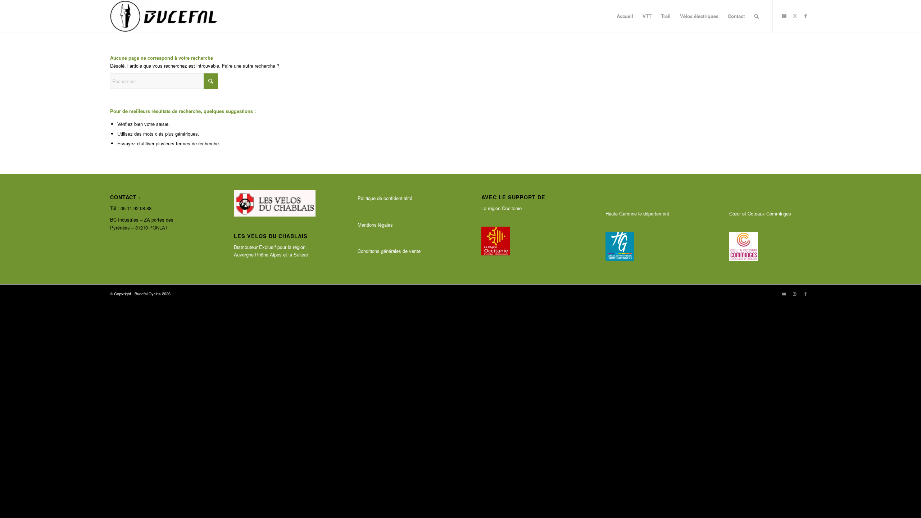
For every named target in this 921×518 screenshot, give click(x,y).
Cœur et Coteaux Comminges (760, 213)
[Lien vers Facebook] (805, 15)
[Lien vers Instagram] (794, 15)
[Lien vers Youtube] (784, 15)
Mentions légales (375, 224)
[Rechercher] (756, 16)
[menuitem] (625, 16)
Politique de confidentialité (385, 198)
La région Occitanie (501, 208)
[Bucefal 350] (164, 16)
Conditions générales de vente (389, 250)
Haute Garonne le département (637, 213)
